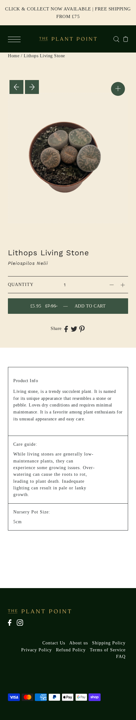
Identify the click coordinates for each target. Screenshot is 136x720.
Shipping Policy (109, 643)
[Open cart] (125, 39)
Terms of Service (108, 650)
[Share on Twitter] (74, 328)
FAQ (121, 656)
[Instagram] (22, 625)
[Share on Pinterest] (81, 328)
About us (78, 643)
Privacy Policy (36, 650)
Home (13, 55)
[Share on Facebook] (66, 328)
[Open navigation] (16, 39)
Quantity (21, 284)
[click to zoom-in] (118, 89)
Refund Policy (71, 650)
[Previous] (16, 87)
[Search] (116, 38)
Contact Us (53, 643)
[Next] (32, 87)
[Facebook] (11, 625)
